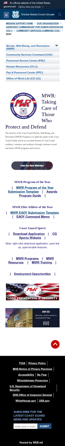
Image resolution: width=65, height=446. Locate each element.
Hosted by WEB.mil (31, 442)
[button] (31, 6)
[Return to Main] (55, 346)
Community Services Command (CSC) (29, 54)
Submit (44, 426)
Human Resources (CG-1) (22, 66)
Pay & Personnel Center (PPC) (24, 72)
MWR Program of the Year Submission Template (31, 189)
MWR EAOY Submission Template (34, 212)
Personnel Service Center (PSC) (25, 60)
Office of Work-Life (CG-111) (23, 78)
